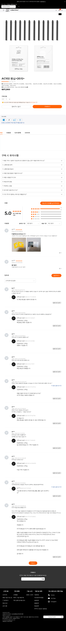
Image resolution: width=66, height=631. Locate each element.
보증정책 (36, 600)
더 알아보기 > (43, 1)
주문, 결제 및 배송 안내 (19, 600)
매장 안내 (5, 603)
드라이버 (5, 594)
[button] (9, 99)
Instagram (54, 601)
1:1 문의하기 (6, 600)
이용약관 (36, 594)
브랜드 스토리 (29, 594)
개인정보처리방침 (38, 597)
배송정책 (36, 606)
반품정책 (36, 603)
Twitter (53, 595)
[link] (12, 10)
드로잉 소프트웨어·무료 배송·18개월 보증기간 (12, 122)
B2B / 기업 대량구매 (18, 597)
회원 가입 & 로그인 (7, 597)
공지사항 (5, 606)
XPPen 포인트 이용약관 (40, 608)
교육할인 (15, 594)
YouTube (53, 598)
